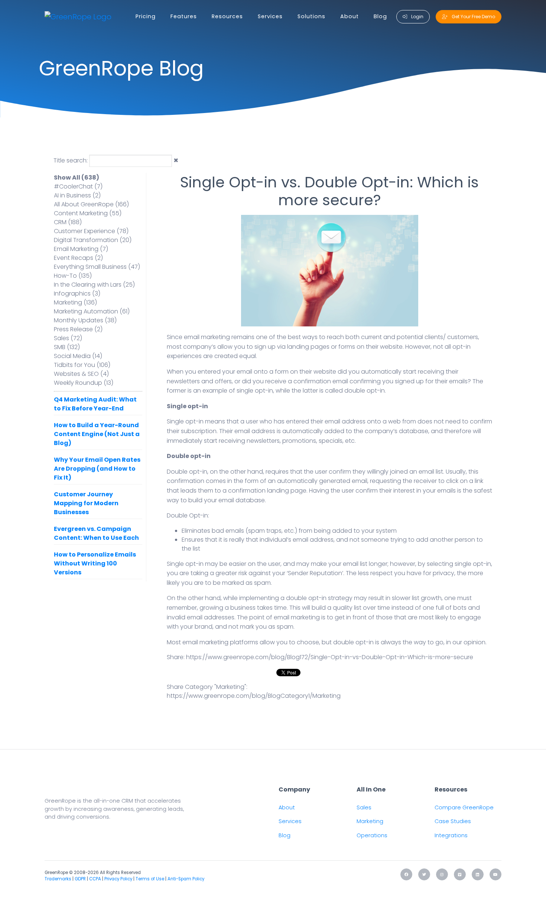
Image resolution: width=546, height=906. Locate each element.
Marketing (370, 821)
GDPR (80, 879)
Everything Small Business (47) (97, 266)
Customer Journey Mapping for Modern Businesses (86, 503)
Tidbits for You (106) (82, 365)
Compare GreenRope (464, 807)
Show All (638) (76, 177)
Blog (380, 16)
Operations (372, 835)
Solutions (311, 16)
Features (183, 16)
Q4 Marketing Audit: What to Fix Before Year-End (95, 404)
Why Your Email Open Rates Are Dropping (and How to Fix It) (97, 468)
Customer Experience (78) (91, 231)
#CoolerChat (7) (78, 186)
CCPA (95, 879)
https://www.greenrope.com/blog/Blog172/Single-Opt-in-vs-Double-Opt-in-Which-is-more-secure (329, 657)
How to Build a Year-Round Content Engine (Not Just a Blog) (97, 434)
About (349, 16)
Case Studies (453, 821)
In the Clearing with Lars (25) (94, 284)
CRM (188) (68, 222)
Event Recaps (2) (78, 258)
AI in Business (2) (77, 195)
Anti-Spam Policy (186, 879)
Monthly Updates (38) (85, 320)
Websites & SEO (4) (81, 374)
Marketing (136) (75, 302)
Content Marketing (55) (87, 213)
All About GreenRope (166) (91, 204)
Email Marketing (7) (81, 249)
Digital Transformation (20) (92, 240)
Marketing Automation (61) (92, 311)
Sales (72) (68, 338)
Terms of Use (150, 879)
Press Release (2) (78, 329)
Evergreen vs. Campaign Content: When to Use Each (96, 533)
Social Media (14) (78, 356)
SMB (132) (67, 347)
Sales (364, 807)
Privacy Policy (118, 879)
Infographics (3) (77, 293)
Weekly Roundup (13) (83, 382)
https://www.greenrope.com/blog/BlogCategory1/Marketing (254, 695)
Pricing (146, 16)
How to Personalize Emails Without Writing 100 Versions (95, 563)
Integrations (451, 835)
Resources (227, 16)
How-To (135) (73, 275)
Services (270, 16)
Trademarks (58, 879)
